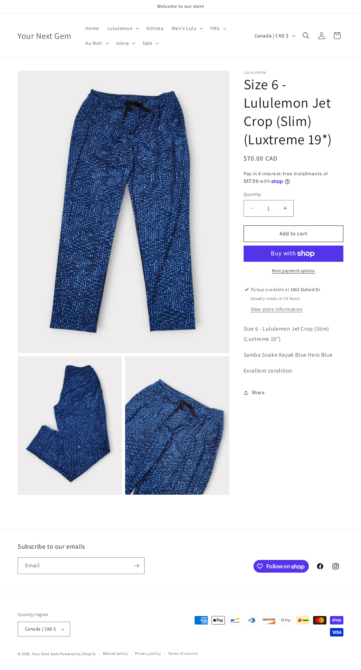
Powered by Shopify (78, 653)
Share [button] (258, 392)
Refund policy (115, 653)
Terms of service (182, 653)
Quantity (252, 194)
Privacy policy (148, 653)
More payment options (293, 270)
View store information (277, 309)
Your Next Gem (45, 653)
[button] (122, 28)
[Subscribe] (136, 565)
